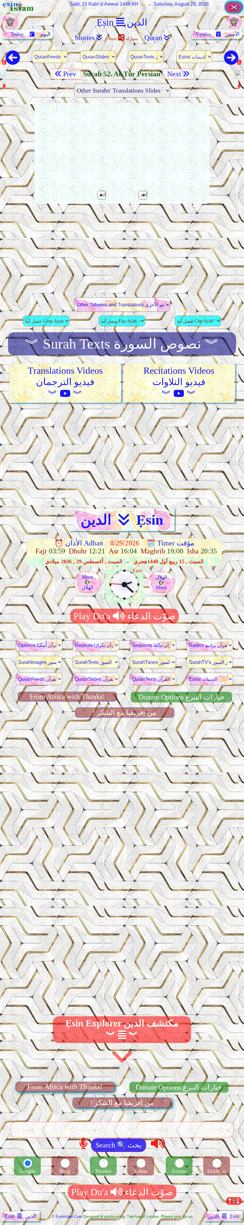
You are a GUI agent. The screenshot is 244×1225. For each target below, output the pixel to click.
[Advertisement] (122, 250)
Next (173, 74)
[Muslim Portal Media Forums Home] (10, 24)
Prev (70, 74)
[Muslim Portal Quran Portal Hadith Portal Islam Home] (234, 12)
